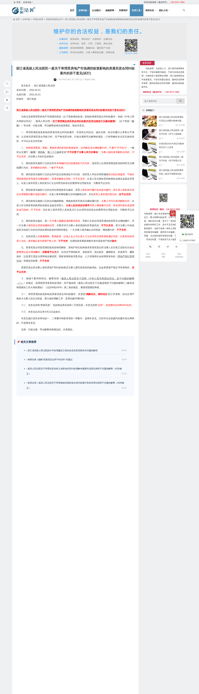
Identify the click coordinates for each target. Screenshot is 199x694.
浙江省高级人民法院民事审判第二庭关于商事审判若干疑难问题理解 (171, 174)
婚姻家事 (109, 10)
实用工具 (136, 10)
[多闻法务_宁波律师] (23, 10)
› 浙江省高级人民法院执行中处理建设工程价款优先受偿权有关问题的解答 (62, 350)
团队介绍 (163, 10)
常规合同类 (38, 19)
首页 (72, 10)
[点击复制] (159, 247)
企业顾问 (96, 10)
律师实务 (149, 10)
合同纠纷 (82, 10)
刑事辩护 (123, 10)
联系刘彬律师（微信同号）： (164, 2)
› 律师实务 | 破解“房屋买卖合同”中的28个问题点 (49, 359)
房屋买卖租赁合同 (54, 19)
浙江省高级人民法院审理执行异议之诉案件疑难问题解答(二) (171, 120)
